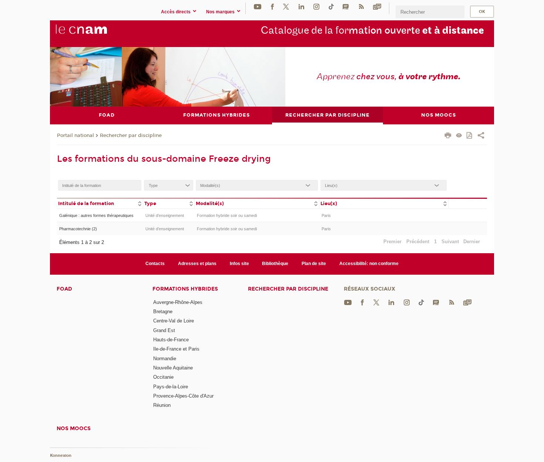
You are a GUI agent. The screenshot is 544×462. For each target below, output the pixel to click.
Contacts (155, 263)
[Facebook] (272, 6)
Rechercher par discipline (131, 135)
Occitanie (163, 377)
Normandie (164, 358)
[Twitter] (286, 6)
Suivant (450, 241)
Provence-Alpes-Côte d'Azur (183, 396)
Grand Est (164, 330)
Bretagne (162, 311)
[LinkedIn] (301, 6)
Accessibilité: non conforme (369, 263)
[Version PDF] (470, 136)
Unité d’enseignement (164, 215)
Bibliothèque (275, 263)
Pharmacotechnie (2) (78, 229)
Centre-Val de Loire (173, 321)
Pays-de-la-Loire (170, 386)
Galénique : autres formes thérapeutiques (96, 215)
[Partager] (481, 136)
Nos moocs (74, 428)
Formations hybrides (185, 289)
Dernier (471, 241)
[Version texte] (459, 136)
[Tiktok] (331, 6)
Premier (392, 241)
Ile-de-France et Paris (176, 349)
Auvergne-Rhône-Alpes (177, 302)
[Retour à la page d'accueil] (93, 33)
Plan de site (314, 263)
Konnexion (60, 455)
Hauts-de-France (171, 339)
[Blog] (345, 6)
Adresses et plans (197, 263)
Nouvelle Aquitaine (173, 368)
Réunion (162, 405)
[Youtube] (257, 6)
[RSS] (361, 6)
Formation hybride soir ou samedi (227, 215)
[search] (430, 12)
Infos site (239, 263)
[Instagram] (316, 6)
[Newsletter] (377, 6)
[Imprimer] (448, 136)
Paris (326, 215)
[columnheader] (100, 203)
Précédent (417, 241)
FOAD (64, 289)
